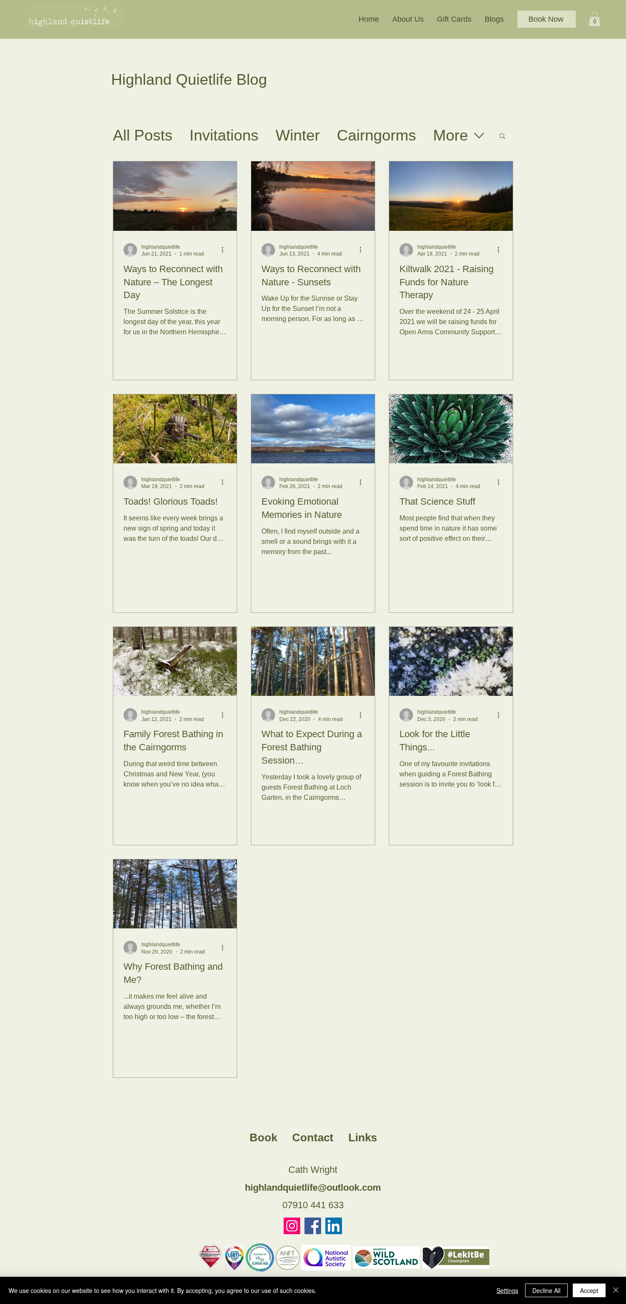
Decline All (546, 1290)
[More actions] (225, 250)
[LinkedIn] (333, 1226)
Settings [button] (507, 1290)
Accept (589, 1290)
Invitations (224, 135)
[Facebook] (312, 1226)
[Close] (616, 1290)
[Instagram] (292, 1226)
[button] (408, 19)
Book (263, 1137)
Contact (312, 1137)
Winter (298, 135)
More (450, 135)
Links (362, 1137)
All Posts (142, 135)
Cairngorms (376, 135)
